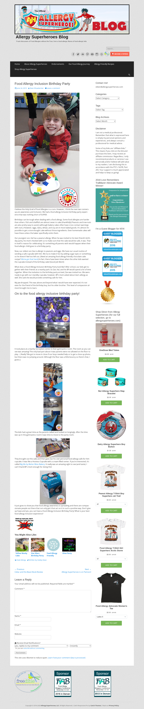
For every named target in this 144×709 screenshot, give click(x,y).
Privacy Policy (114, 705)
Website (18, 634)
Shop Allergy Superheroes (26, 69)
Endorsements (58, 64)
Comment (20, 588)
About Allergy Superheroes (35, 64)
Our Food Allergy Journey (79, 64)
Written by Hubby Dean (38, 560)
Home (17, 64)
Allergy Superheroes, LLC (50, 705)
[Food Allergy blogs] (108, 304)
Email (18, 625)
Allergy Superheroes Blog (42, 37)
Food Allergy (21, 560)
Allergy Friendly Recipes (104, 64)
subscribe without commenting (33, 648)
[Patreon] (119, 55)
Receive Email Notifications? (28, 643)
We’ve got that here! (29, 259)
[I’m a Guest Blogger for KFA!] (112, 241)
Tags (98, 105)
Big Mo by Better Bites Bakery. (32, 464)
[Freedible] (107, 55)
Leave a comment (53, 88)
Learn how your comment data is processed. (67, 657)
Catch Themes (96, 705)
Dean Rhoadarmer (37, 88)
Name (18, 616)
